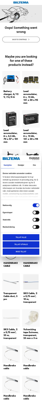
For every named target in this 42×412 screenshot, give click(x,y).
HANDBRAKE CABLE (11, 264)
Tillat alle (21, 237)
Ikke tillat (21, 252)
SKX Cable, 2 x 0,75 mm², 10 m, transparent (30, 297)
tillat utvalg (21, 244)
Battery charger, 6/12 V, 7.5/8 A (11, 94)
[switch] (36, 212)
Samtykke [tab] (8, 165)
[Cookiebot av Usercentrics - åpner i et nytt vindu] (29, 158)
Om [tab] (34, 165)
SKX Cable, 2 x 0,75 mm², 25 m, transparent (10, 334)
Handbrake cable (10, 367)
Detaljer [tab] (21, 165)
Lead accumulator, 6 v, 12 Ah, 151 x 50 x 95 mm (30, 97)
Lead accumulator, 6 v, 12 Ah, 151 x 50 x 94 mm (30, 136)
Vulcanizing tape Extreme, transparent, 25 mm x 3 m (30, 334)
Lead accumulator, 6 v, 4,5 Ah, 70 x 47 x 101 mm (11, 136)
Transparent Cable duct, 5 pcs (11, 296)
